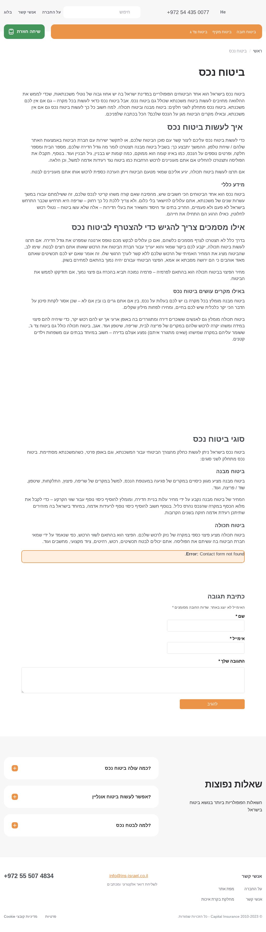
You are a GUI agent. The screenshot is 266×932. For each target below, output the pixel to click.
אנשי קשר (27, 12)
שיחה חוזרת (29, 31)
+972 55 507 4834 (29, 876)
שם (240, 616)
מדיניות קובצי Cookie (20, 917)
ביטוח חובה (246, 32)
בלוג (8, 12)
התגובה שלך (231, 661)
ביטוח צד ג (198, 32)
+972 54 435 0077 (188, 12)
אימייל (237, 639)
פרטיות (50, 917)
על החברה (51, 12)
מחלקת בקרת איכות (217, 899)
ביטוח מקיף (221, 32)
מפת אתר (226, 889)
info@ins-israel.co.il (128, 875)
